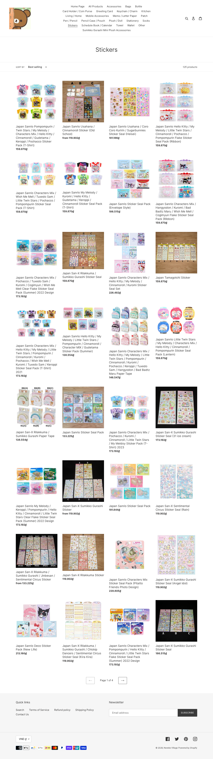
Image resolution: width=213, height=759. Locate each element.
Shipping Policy (84, 709)
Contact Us (22, 714)
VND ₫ (22, 739)
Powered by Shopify (187, 748)
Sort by (20, 67)
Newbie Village (171, 748)
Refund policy (62, 709)
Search (20, 709)
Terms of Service (39, 709)
